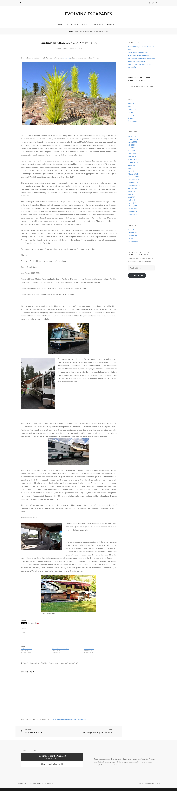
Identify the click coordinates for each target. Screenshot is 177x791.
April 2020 (131, 151)
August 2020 (132, 142)
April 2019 (131, 168)
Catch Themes (155, 783)
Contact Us (98, 25)
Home (71, 31)
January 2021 (132, 136)
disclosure (66, 58)
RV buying (70, 663)
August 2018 (132, 188)
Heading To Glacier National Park (139, 55)
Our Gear (85, 25)
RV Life (76, 663)
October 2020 (133, 139)
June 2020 (131, 148)
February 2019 (133, 174)
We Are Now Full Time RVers (60, 648)
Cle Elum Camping (26, 648)
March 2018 (132, 203)
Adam (59, 48)
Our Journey (62, 663)
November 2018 (133, 180)
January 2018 (132, 209)
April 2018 (131, 200)
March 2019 (132, 171)
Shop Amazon (72, 25)
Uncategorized (34, 663)
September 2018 (134, 185)
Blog (60, 25)
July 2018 (131, 191)
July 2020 (131, 145)
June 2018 (131, 194)
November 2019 (133, 159)
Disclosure (131, 112)
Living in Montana (89, 648)
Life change (54, 663)
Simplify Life (132, 236)
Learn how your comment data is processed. (69, 719)
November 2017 (133, 214)
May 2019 (131, 165)
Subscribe (137, 275)
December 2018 (133, 177)
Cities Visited (132, 233)
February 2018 (133, 206)
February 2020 (133, 157)
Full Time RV (46, 663)
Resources (131, 118)
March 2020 (132, 154)
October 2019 (133, 162)
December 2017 (133, 212)
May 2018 (131, 197)
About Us (110, 25)
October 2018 (133, 183)
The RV (130, 238)
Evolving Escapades (88, 13)
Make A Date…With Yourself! (138, 53)
